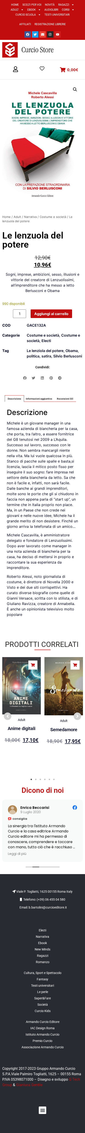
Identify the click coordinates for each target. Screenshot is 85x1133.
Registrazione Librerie (50, 24)
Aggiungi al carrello (51, 313)
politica (33, 356)
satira (46, 356)
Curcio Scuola (25, 14)
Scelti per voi (31, 4)
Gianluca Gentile (29, 1085)
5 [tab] (49, 779)
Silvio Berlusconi (67, 356)
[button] (15, 69)
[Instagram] (50, 34)
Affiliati (25, 24)
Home (15, 4)
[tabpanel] (21, 714)
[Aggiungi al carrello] (32, 665)
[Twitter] (35, 34)
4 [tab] (45, 779)
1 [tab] (31, 779)
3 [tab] (40, 779)
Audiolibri (51, 9)
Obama (72, 350)
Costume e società (53, 217)
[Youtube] (57, 34)
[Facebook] (27, 34)
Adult (15, 9)
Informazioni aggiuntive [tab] (39, 398)
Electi (46, 340)
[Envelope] (42, 34)
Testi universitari (57, 14)
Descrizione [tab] (14, 398)
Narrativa (30, 217)
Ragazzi (63, 4)
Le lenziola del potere (45, 350)
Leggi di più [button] (31, 853)
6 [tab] (54, 779)
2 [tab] (36, 779)
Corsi (65, 9)
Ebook (31, 9)
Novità (50, 4)
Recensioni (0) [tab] (65, 398)
